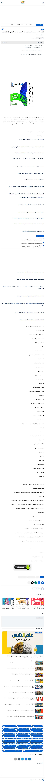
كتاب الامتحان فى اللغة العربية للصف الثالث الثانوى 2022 (33, 231)
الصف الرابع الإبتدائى (36, 745)
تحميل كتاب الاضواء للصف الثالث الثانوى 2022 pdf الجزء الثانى (31, 54)
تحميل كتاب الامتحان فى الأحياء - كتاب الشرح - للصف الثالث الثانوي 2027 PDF (20, 680)
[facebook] (26, 759)
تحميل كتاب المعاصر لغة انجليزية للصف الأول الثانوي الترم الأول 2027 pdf (21, 716)
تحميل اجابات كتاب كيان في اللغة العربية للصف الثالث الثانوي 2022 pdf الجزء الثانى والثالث (26, 193)
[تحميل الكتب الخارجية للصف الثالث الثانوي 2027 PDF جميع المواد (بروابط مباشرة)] (39, 705)
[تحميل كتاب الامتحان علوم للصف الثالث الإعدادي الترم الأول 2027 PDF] (39, 693)
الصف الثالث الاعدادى (9, 733)
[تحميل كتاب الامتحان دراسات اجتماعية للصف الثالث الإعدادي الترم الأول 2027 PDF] (39, 663)
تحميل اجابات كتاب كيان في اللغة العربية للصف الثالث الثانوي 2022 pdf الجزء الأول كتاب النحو (26, 186)
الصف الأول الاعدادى (22, 728)
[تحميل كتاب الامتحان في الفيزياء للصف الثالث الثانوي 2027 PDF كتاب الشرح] (39, 669)
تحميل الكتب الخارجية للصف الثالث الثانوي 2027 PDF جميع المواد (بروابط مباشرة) (20, 704)
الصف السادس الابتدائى (9, 745)
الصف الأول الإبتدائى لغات (24, 726)
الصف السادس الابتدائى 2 (36, 748)
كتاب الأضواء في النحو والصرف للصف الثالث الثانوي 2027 (37, 608)
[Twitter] (15, 759)
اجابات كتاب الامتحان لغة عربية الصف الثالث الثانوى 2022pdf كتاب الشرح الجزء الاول (28, 147)
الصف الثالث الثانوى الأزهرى (22, 738)
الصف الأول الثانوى (36, 731)
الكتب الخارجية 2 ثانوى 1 (8, 748)
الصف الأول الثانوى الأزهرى (9, 731)
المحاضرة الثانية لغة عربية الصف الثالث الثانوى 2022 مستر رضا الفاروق (30, 279)
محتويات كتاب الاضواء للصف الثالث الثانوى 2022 (33, 47)
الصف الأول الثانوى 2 (23, 731)
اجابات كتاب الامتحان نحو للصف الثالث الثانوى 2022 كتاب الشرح (31, 139)
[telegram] (22, 759)
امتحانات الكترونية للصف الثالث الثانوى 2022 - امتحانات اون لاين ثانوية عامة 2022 (28, 166)
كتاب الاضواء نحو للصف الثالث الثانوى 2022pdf (34, 45)
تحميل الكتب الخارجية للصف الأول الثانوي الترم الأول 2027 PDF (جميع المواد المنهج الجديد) (19, 687)
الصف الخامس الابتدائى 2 (9, 743)
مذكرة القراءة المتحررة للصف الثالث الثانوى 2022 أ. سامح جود (32, 197)
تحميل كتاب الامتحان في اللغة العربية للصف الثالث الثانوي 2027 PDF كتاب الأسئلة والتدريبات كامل (19, 699)
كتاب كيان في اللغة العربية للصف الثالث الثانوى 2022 (34, 179)
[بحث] (2, 2)
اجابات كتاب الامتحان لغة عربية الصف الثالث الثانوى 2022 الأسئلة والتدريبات (29, 153)
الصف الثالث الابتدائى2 (22, 733)
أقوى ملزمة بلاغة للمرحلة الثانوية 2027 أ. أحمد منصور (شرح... (31, 243)
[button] (39, 582)
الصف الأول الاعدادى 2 (9, 728)
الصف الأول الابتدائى (9, 726)
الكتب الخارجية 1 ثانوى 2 (22, 748)
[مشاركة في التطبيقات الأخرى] (29, 582)
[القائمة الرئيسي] (43, 2)
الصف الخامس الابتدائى (22, 743)
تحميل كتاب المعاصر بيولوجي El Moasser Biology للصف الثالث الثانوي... (21, 24)
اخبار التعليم (37, 726)
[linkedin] (29, 759)
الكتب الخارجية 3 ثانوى (12, 750)
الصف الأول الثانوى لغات (36, 733)
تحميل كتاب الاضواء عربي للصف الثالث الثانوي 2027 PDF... (31, 246)
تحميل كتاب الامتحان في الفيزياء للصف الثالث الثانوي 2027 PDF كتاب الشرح (21, 668)
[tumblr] (19, 759)
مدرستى (31, 779)
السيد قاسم (39, 38)
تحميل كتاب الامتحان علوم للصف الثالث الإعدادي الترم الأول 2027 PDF (22, 692)
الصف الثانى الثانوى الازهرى (36, 743)
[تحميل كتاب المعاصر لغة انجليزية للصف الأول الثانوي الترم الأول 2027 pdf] (39, 717)
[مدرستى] (22, 2)
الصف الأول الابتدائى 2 (36, 728)
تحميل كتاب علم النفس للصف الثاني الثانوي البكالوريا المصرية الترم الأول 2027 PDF (25, 656)
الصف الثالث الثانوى (36, 738)
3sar (42, 29)
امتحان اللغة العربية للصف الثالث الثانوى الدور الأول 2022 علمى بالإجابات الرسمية (28, 218)
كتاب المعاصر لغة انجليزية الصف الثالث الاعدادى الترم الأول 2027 (23, 674)
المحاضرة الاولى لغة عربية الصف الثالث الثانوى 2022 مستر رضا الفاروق (30, 272)
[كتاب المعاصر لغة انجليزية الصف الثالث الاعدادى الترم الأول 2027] (39, 675)
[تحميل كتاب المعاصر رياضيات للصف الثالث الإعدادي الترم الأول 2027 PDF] (39, 711)
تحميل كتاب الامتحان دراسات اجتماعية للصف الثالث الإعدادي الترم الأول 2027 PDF (20, 662)
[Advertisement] (22, 15)
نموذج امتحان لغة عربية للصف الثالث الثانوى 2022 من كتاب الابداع (31, 212)
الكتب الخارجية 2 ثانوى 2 (33, 750)
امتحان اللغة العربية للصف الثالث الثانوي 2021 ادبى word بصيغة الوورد (30, 296)
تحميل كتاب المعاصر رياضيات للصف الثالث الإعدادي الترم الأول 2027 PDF (21, 710)
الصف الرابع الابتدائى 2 (23, 745)
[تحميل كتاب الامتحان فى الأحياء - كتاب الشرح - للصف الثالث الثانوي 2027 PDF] (39, 681)
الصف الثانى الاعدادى (8, 738)
